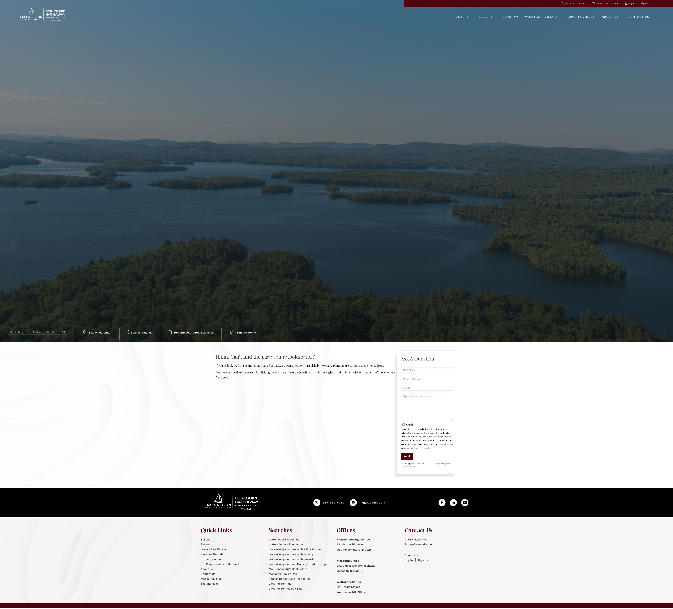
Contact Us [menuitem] (638, 16)
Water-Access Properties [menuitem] (286, 544)
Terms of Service (410, 466)
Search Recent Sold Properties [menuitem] (290, 578)
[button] (63, 332)
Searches (194, 332)
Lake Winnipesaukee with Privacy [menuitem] (291, 554)
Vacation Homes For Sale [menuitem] (285, 588)
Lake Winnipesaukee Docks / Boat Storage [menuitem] (298, 564)
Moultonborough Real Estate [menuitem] (288, 569)
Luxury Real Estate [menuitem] (213, 549)
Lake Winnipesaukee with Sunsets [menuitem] (292, 559)
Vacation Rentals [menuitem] (541, 16)
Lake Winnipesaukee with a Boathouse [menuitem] (295, 549)
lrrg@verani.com (607, 3)
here (274, 372)
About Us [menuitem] (610, 16)
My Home (246, 332)
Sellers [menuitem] (485, 16)
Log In (631, 3)
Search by (99, 332)
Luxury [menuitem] (508, 16)
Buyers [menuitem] (462, 16)
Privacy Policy (424, 448)
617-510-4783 (576, 3)
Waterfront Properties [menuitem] (284, 539)
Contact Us (412, 555)
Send (407, 456)
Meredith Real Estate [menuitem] (283, 574)
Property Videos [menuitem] (580, 16)
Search (141, 332)
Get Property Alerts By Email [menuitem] (220, 564)
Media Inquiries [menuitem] (211, 578)
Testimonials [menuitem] (209, 583)
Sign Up (645, 3)
